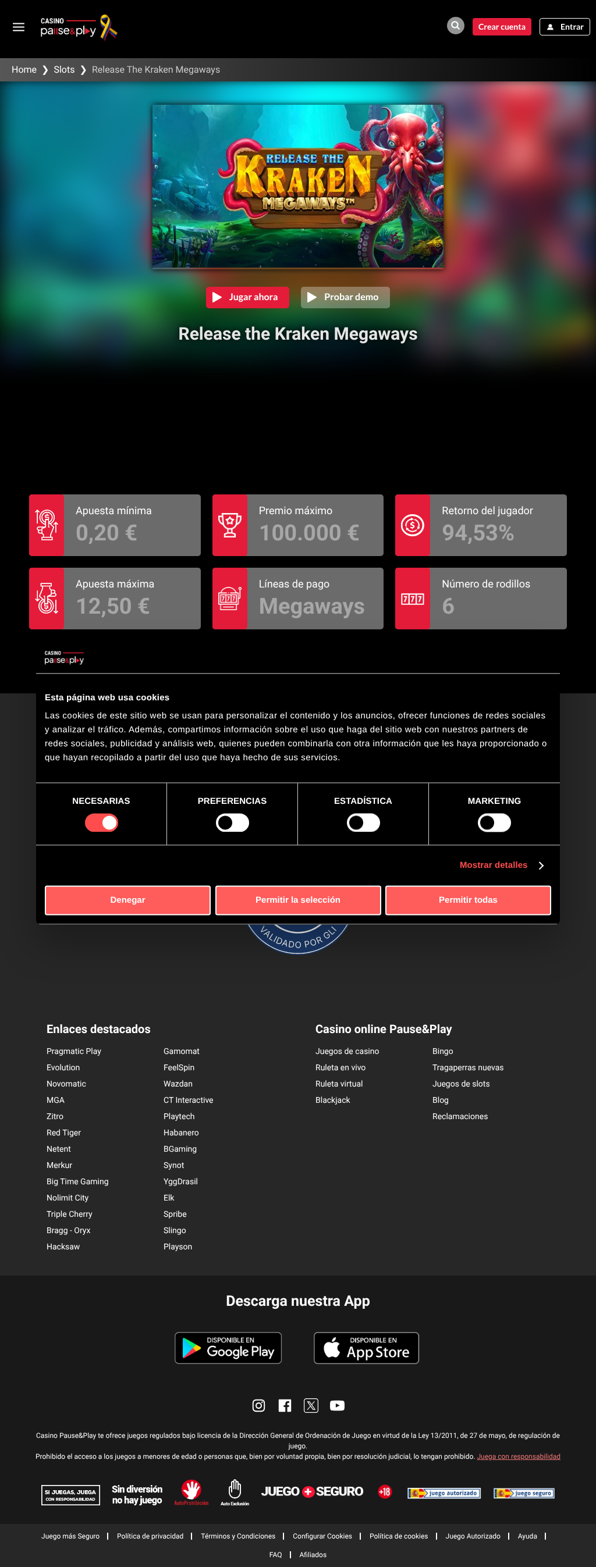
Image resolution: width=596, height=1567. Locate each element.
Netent (59, 1149)
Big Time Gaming (78, 1182)
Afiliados (313, 1554)
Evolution (63, 1068)
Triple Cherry (70, 1214)
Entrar (572, 26)
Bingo (442, 1051)
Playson (178, 1247)
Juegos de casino (347, 1051)
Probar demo (351, 296)
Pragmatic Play (74, 1051)
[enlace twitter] (311, 1405)
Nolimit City (67, 1198)
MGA (56, 1100)
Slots (64, 69)
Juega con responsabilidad (518, 1456)
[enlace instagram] (258, 1405)
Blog (440, 1100)
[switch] (232, 822)
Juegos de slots (461, 1084)
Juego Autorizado (473, 1536)
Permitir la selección (298, 901)
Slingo (175, 1230)
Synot (174, 1165)
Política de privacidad (150, 1536)
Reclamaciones (460, 1116)
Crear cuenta (502, 26)
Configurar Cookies (322, 1536)
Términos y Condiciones (238, 1536)
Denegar (127, 901)
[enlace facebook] (285, 1405)
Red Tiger (64, 1133)
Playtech (179, 1116)
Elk (169, 1198)
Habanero (181, 1133)
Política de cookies (399, 1536)
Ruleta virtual (339, 1084)
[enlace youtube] (337, 1405)
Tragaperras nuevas (468, 1068)
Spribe (175, 1214)
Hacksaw (63, 1247)
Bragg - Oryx (68, 1230)
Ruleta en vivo (340, 1068)
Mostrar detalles (494, 865)
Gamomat (182, 1051)
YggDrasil (181, 1182)
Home (24, 69)
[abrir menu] (19, 26)
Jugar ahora (253, 296)
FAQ (275, 1554)
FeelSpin (179, 1068)
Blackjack (332, 1100)
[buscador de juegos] (455, 25)
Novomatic (66, 1084)
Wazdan (178, 1084)
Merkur (59, 1165)
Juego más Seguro (70, 1536)
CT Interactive (189, 1100)
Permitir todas (468, 901)
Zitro (55, 1116)
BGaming (180, 1149)
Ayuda (527, 1536)
